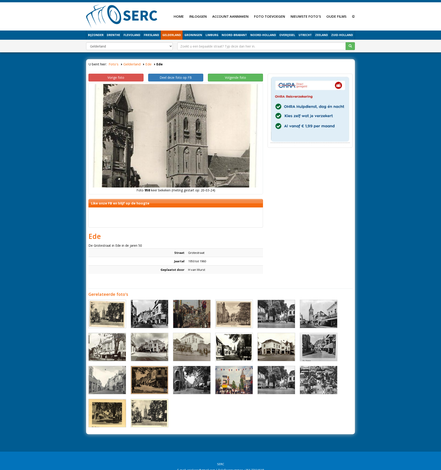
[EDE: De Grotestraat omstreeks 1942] (149, 380)
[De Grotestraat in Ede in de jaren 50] (149, 413)
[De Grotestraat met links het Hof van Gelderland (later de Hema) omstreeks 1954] (318, 380)
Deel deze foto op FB (176, 77)
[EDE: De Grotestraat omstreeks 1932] (234, 314)
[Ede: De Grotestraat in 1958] (107, 347)
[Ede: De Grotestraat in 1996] (234, 380)
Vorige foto (115, 77)
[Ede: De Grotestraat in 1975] (107, 380)
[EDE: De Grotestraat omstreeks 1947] (107, 413)
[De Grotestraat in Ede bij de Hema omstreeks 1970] (192, 347)
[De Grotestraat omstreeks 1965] (149, 314)
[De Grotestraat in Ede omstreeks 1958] (276, 314)
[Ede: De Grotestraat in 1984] (192, 314)
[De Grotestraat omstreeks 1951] (318, 347)
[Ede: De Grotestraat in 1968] (276, 380)
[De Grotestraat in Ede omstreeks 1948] (192, 380)
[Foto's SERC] (122, 16)
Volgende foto (235, 77)
